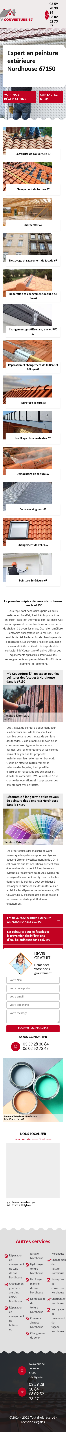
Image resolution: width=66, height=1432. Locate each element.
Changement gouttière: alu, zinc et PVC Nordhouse (14, 1292)
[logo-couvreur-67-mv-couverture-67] (26, 15)
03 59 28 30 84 (54, 8)
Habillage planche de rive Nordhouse (35, 1286)
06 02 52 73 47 (54, 21)
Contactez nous (49, 97)
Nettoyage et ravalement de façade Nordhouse (56, 1320)
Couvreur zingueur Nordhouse (35, 1323)
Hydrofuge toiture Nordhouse (35, 1269)
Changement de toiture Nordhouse (56, 1267)
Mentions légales (33, 1422)
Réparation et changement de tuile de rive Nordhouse (14, 1266)
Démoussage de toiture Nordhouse (35, 1305)
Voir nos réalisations (15, 97)
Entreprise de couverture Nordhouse (56, 1286)
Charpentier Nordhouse (56, 1301)
